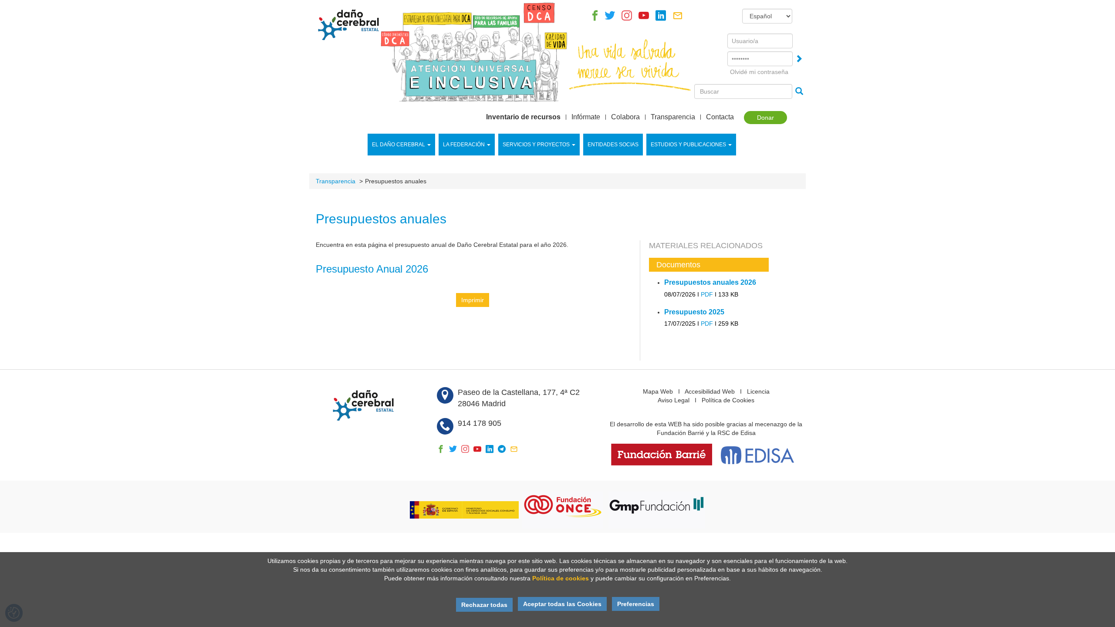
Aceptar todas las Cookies (562, 603)
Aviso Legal (673, 400)
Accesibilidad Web (710, 391)
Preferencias (635, 603)
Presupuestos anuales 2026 (710, 282)
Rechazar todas (484, 604)
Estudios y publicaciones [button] (688, 145)
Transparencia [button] (673, 117)
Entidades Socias (613, 145)
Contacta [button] (720, 117)
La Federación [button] (464, 145)
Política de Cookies (728, 400)
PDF (707, 294)
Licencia (758, 391)
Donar (765, 117)
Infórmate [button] (585, 117)
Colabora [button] (625, 117)
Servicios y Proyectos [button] (536, 145)
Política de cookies (560, 578)
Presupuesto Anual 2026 (372, 269)
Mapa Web (658, 391)
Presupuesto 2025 (694, 312)
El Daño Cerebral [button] (398, 145)
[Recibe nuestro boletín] (677, 17)
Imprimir (472, 300)
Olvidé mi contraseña (759, 71)
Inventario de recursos (523, 117)
